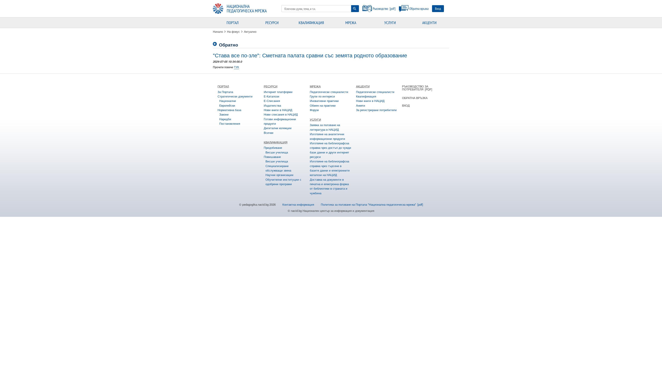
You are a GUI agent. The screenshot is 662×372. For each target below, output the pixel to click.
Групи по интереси (322, 96)
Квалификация (366, 96)
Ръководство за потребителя (415, 87)
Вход (438, 8)
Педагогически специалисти (329, 92)
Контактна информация (298, 204)
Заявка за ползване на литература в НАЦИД (325, 127)
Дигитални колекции (278, 128)
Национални (227, 101)
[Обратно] (216, 44)
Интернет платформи (278, 92)
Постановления (229, 123)
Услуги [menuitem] (390, 22)
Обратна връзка (419, 8)
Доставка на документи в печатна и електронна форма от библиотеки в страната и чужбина (329, 186)
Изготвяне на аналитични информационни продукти (327, 136)
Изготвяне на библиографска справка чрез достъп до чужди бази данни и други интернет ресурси (330, 150)
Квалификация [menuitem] (311, 22)
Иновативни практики (324, 101)
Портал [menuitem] (233, 22)
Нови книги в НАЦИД (278, 110)
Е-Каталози (271, 96)
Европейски (227, 105)
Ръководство (380, 8)
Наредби (225, 119)
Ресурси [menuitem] (272, 22)
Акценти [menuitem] (429, 22)
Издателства (272, 105)
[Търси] (354, 8)
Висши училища (276, 152)
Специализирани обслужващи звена (278, 168)
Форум (314, 110)
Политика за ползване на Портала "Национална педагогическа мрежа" (368, 204)
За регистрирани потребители (376, 110)
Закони (224, 114)
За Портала (225, 92)
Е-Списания (272, 101)
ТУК (236, 67)
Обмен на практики (323, 105)
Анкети (360, 105)
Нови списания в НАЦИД (281, 114)
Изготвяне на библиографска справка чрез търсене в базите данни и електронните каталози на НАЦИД (330, 168)
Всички (268, 132)
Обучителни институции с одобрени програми (283, 181)
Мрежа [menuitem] (350, 22)
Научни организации (279, 175)
